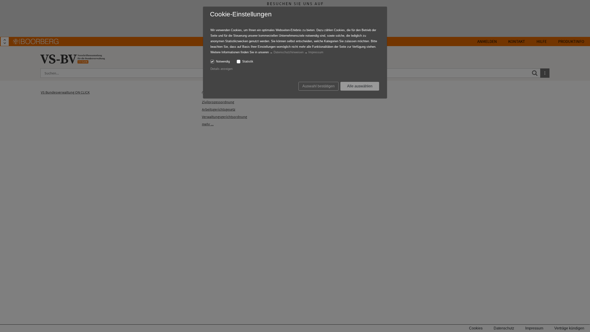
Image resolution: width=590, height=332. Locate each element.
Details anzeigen (221, 69)
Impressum (315, 52)
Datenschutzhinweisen (289, 52)
